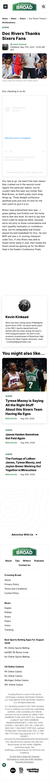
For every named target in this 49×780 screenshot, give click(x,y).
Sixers (5, 27)
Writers (27, 560)
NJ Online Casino (13, 676)
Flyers (7, 621)
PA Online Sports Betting (16, 648)
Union (7, 625)
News (7, 603)
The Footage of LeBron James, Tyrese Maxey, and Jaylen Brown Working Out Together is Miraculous (23, 464)
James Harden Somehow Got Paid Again (22, 436)
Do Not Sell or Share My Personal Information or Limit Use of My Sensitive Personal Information (24, 759)
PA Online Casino (13, 671)
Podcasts (39, 560)
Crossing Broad (12, 575)
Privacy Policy (11, 584)
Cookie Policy (11, 593)
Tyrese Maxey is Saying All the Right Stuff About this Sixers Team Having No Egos (24, 407)
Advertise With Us (22, 534)
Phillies (8, 612)
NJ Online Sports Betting (17, 656)
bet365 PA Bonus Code (16, 652)
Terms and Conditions (15, 588)
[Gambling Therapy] (33, 770)
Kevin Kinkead (20, 44)
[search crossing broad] (43, 6)
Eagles (7, 608)
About (8, 560)
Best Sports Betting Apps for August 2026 (24, 641)
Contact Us (24, 565)
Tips (17, 560)
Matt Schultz (11, 418)
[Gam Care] (21, 770)
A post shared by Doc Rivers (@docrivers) (25, 172)
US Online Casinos (14, 666)
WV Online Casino (13, 684)
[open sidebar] (5, 6)
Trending (8, 629)
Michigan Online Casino (16, 680)
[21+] (13, 770)
